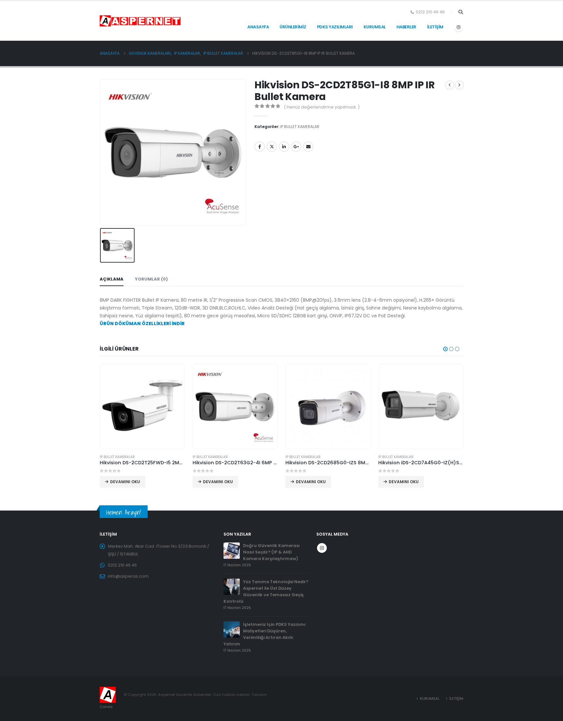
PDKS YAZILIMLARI (335, 27)
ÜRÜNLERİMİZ (293, 27)
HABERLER (406, 27)
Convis (106, 706)
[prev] (449, 85)
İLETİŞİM (435, 27)
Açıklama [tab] (111, 279)
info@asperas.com (128, 576)
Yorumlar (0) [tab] (151, 279)
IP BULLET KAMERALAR (299, 126)
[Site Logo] (116, 20)
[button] (460, 12)
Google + (296, 146)
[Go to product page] (142, 406)
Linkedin (284, 146)
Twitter (272, 146)
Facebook (259, 146)
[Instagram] (458, 27)
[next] (459, 85)
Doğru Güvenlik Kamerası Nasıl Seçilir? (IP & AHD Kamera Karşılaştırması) (271, 552)
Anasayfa (258, 27)
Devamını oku (125, 481)
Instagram (322, 548)
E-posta (308, 146)
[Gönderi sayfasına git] (232, 550)
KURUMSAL (375, 27)
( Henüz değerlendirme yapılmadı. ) (322, 107)
